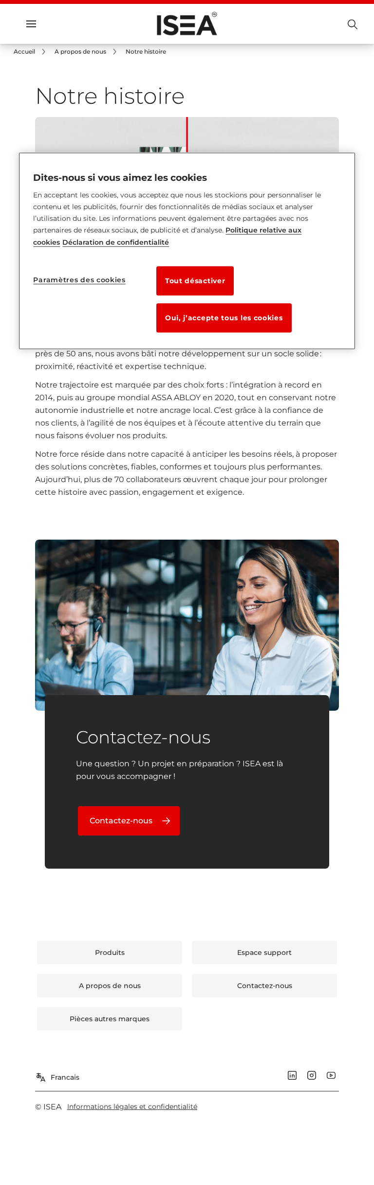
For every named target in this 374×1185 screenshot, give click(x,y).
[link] (31, 52)
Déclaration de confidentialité (115, 242)
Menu (49, 23)
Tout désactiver (195, 280)
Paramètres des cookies (79, 279)
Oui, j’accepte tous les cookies (224, 317)
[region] (187, 251)
